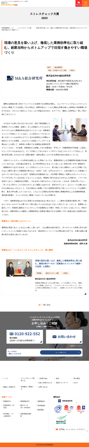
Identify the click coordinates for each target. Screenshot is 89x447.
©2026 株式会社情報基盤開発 (44, 445)
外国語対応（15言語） (8, 406)
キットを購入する (61, 352)
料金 (57, 378)
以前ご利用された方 (45, 383)
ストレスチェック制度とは (28, 379)
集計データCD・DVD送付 (25, 406)
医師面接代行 (25, 401)
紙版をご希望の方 (9, 387)
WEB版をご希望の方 (27, 388)
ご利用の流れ (43, 378)
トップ (8, 28)
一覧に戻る (46, 305)
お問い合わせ (43, 387)
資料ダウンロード (62, 383)
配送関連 (41, 410)
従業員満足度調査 (25, 415)
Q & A (75, 383)
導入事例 (77, 378)
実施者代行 (7, 401)
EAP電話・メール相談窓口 (8, 415)
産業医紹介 (41, 401)
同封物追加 (41, 405)
